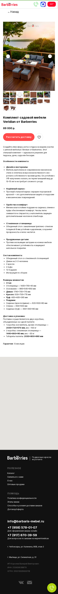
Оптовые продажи (15, 484)
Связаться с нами (15, 477)
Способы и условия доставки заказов (24, 505)
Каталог (11, 473)
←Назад (13, 11)
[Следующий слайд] (50, 56)
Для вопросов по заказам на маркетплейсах (28, 538)
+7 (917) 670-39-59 (22, 535)
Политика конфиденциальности (22, 498)
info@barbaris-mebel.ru (25, 521)
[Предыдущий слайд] (8, 56)
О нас (10, 480)
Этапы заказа (13, 502)
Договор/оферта (15, 509)
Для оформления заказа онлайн (22, 531)
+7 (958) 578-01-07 (22, 527)
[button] (18, 137)
